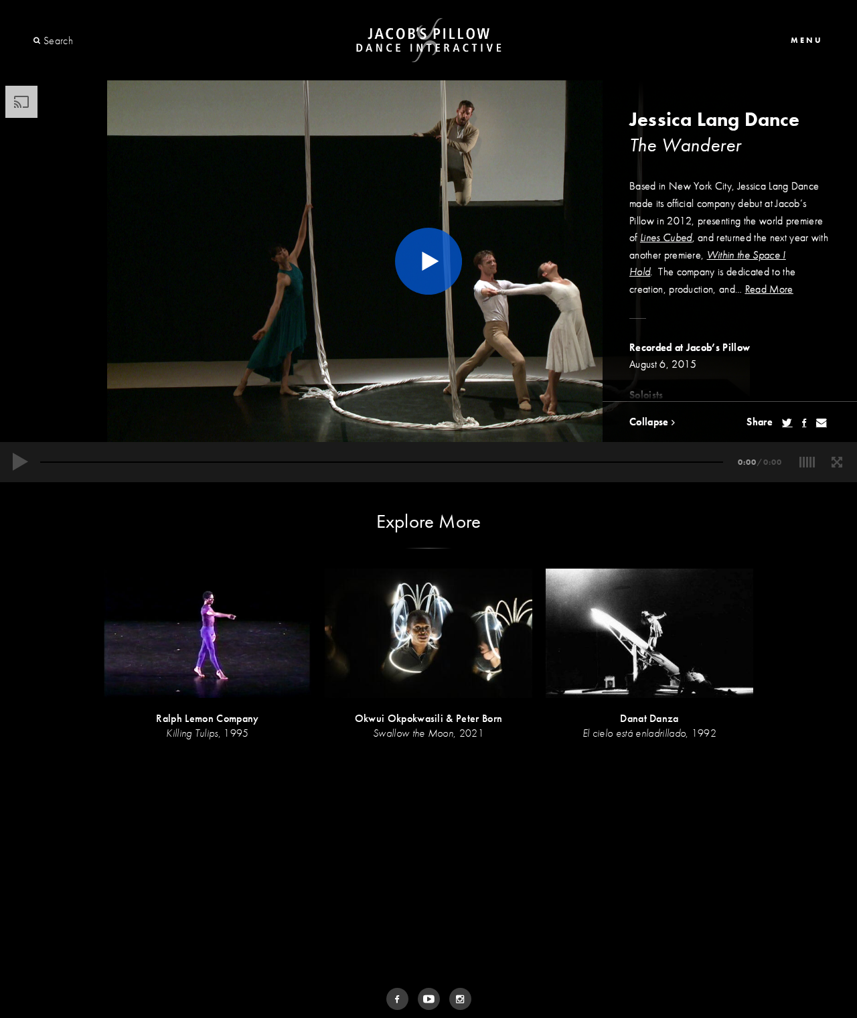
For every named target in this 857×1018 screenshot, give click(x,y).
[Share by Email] (821, 423)
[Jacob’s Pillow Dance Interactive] (429, 40)
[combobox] (92, 41)
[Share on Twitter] (787, 423)
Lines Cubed (666, 237)
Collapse (650, 422)
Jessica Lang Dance (714, 119)
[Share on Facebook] (804, 423)
